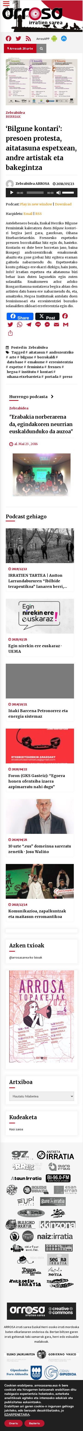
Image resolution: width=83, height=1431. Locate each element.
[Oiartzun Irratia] (25, 1247)
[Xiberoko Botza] (55, 1271)
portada (51, 377)
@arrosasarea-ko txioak (25, 957)
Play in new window (36, 204)
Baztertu (34, 1423)
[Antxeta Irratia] (55, 1155)
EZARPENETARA (17, 1415)
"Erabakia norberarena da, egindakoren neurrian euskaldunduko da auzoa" (41, 424)
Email (28, 214)
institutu (29, 372)
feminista (35, 367)
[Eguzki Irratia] (35, 1189)
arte (12, 357)
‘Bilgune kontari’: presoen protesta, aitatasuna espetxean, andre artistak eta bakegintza (41, 148)
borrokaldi (46, 357)
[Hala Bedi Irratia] (31, 1213)
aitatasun (37, 352)
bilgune (27, 357)
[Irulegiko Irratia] (20, 1224)
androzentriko (61, 352)
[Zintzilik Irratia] (60, 1283)
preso (67, 377)
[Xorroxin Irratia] (25, 1283)
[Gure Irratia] (53, 1201)
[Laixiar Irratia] (28, 1236)
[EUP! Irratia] (26, 1201)
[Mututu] (58, 192)
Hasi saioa (16, 1129)
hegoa (12, 372)
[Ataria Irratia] (59, 1166)
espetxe (16, 367)
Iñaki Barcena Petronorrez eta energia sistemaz (38, 713)
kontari (46, 372)
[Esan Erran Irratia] (65, 1189)
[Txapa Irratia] (31, 1271)
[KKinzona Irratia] (58, 1224)
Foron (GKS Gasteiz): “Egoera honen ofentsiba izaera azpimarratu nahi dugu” (36, 781)
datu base (15, 362)
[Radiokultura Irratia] (58, 1247)
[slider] (68, 192)
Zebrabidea (15, 112)
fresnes (54, 367)
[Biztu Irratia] (12, 1189)
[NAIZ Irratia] (55, 1236)
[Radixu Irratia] (30, 1259)
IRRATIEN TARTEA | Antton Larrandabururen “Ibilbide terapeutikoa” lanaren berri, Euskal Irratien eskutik (36, 581)
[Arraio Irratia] (27, 1166)
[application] (41, 192)
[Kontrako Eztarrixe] (14, 1236)
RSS (38, 214)
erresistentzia (61, 362)
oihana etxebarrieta (24, 377)
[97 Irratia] (22, 1155)
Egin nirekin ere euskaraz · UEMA (35, 649)
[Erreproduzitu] (11, 192)
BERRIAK (13, 117)
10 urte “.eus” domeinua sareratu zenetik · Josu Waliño (39, 849)
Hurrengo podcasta (28, 396)
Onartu (13, 1423)
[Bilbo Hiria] (58, 1178)
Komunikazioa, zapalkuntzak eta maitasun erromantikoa (37, 914)
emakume (36, 362)
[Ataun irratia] (26, 1178)
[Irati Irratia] (58, 1213)
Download (63, 204)
